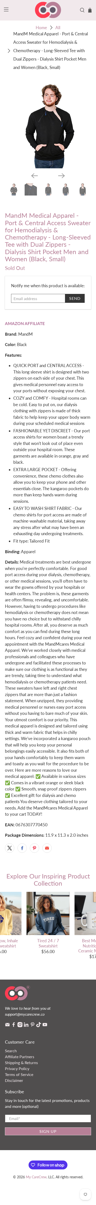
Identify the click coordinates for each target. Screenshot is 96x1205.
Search (11, 1050)
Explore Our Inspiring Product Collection (48, 879)
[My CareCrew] (48, 10)
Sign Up (48, 1131)
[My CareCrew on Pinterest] (32, 1025)
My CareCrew (36, 1177)
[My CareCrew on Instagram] (19, 1025)
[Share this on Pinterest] (34, 848)
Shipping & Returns (21, 1062)
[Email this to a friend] (47, 848)
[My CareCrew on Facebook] (13, 1025)
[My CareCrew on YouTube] (44, 1025)
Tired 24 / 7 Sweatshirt (48, 943)
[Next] (61, 175)
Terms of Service (19, 1074)
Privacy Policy (17, 1068)
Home (41, 27)
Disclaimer (14, 1080)
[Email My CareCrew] (7, 1025)
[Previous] (34, 175)
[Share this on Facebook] (22, 848)
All (57, 27)
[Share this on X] (9, 848)
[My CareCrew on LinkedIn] (26, 1025)
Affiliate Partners (19, 1056)
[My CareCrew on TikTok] (38, 1025)
